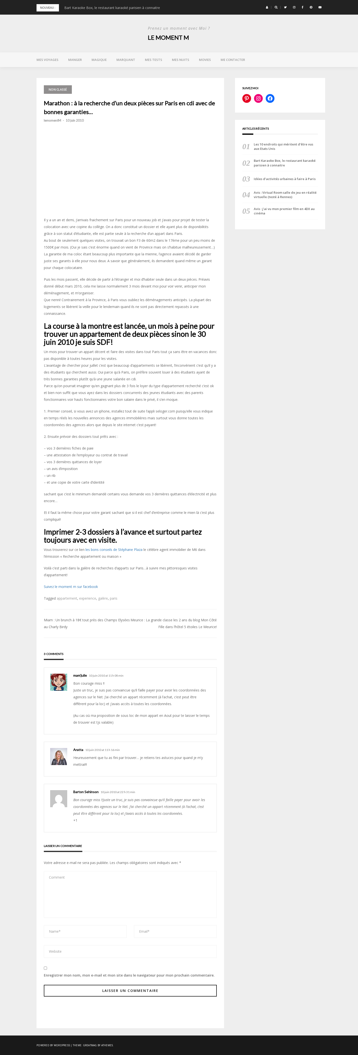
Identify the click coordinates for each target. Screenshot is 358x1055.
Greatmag (90, 1045)
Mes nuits (180, 60)
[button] (267, 7)
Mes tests (153, 60)
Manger (75, 60)
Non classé (58, 89)
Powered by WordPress (53, 1045)
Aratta (78, 750)
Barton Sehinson (86, 792)
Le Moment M (168, 37)
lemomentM (52, 120)
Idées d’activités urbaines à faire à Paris (285, 179)
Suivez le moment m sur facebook (71, 586)
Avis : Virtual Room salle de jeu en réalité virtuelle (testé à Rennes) (285, 194)
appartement (67, 598)
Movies (205, 60)
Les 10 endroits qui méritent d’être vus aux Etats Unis (283, 146)
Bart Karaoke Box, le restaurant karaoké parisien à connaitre (112, 7)
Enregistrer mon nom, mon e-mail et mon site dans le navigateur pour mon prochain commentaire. (129, 975)
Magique (99, 60)
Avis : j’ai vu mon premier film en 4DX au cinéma (284, 211)
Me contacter (233, 60)
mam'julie (80, 675)
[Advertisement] (130, 182)
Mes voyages (47, 60)
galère (103, 598)
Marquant (125, 60)
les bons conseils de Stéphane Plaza (113, 549)
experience (87, 598)
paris (113, 598)
